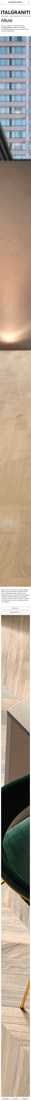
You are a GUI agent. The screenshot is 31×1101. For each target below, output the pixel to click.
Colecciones (4, 16)
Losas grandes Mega (15, 16)
